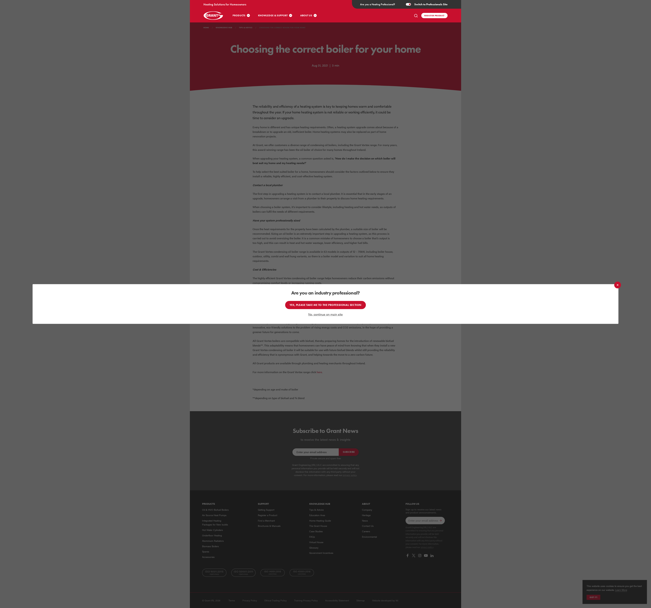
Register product (434, 15)
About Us (306, 15)
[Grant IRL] (213, 15)
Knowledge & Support (273, 15)
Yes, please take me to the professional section (325, 305)
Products (239, 15)
